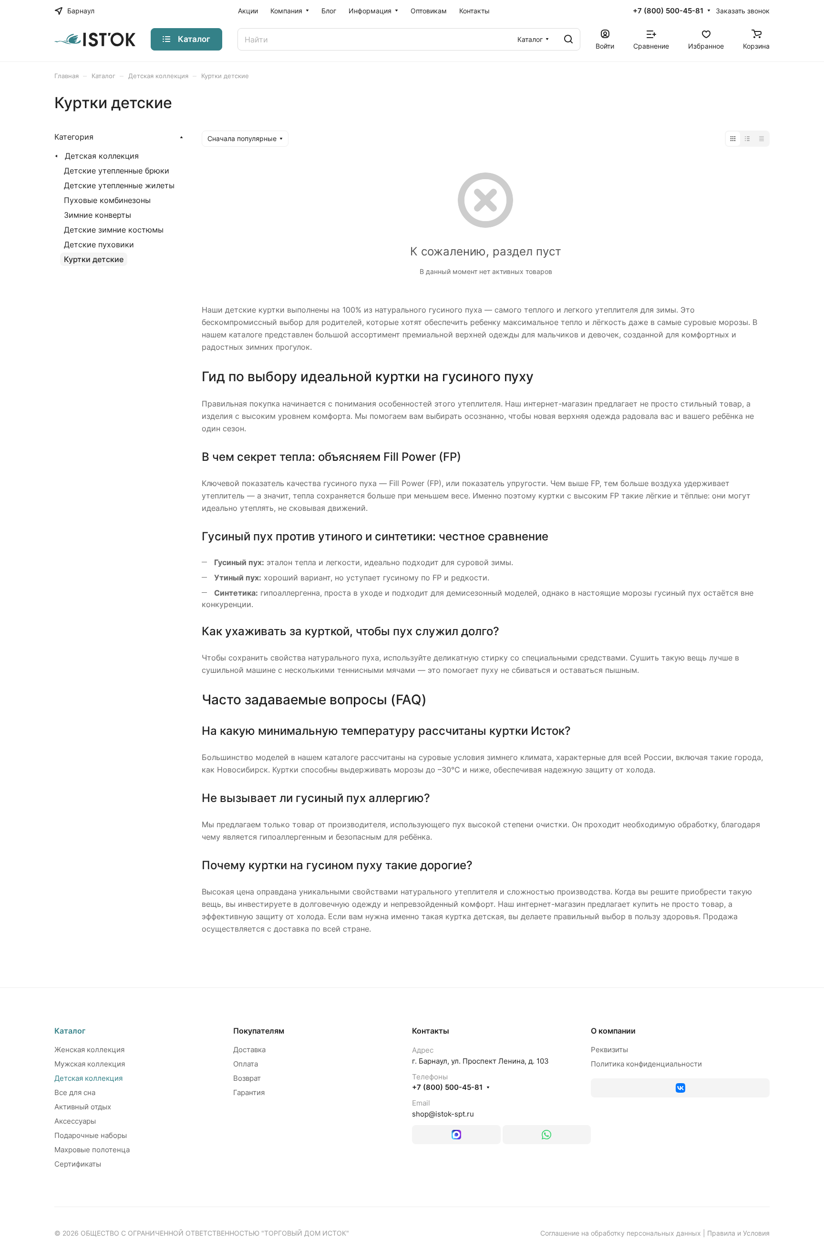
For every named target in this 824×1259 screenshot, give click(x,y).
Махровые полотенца (92, 1149)
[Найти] (568, 39)
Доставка (249, 1049)
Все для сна (74, 1092)
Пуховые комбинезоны (107, 200)
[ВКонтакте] (680, 1087)
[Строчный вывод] (747, 139)
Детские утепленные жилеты (119, 185)
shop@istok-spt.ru (443, 1113)
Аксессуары (75, 1121)
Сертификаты (77, 1163)
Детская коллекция (102, 156)
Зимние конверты (97, 215)
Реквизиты (609, 1049)
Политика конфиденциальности (646, 1063)
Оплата (245, 1063)
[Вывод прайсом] (761, 139)
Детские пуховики (99, 244)
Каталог (69, 1031)
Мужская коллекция (89, 1063)
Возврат (247, 1078)
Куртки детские (94, 259)
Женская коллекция (89, 1049)
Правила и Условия (738, 1233)
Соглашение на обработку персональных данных (620, 1233)
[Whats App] (547, 1134)
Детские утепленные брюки (116, 170)
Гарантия (249, 1092)
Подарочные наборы (90, 1135)
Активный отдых (82, 1106)
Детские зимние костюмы (114, 229)
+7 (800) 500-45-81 (668, 11)
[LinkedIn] (456, 1134)
